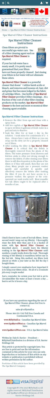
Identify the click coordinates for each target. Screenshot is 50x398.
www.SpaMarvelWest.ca (14, 323)
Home (4, 30)
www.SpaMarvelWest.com (14, 330)
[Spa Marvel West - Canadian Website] (24, 11)
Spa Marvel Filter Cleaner (14, 56)
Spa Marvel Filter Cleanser (29, 245)
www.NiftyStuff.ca (12, 319)
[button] (38, 25)
